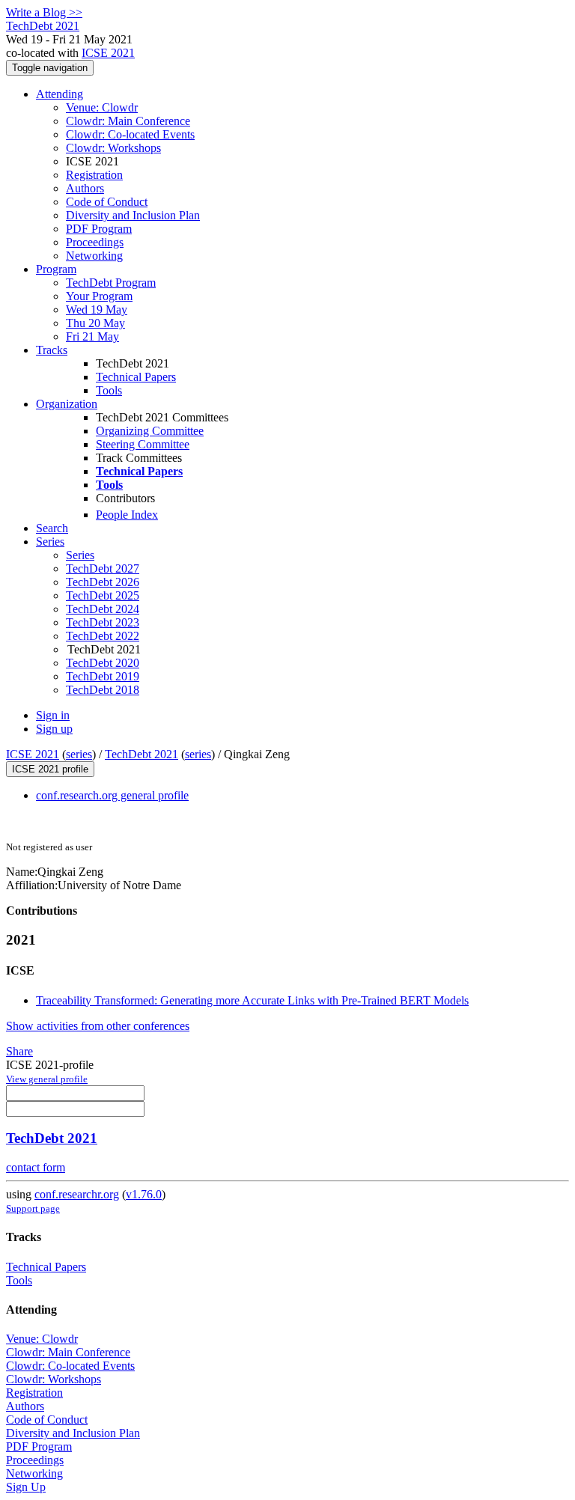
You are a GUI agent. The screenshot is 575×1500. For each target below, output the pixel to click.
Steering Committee (142, 444)
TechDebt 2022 (102, 635)
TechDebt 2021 (141, 754)
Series (80, 555)
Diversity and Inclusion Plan (133, 215)
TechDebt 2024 (102, 609)
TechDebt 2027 (102, 568)
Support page (33, 1208)
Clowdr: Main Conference (128, 121)
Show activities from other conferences (97, 1025)
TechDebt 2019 (102, 676)
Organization (66, 403)
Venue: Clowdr (102, 107)
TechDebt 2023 (102, 622)
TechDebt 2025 (102, 595)
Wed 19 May (96, 309)
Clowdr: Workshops (113, 147)
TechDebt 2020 (102, 662)
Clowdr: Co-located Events (130, 134)
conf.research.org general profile (112, 795)
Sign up (54, 728)
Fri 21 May (92, 336)
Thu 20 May (95, 323)
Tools (109, 390)
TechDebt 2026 (102, 582)
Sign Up (26, 1487)
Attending (59, 94)
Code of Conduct (106, 201)
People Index (127, 514)
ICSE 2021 (108, 52)
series (79, 754)
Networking (94, 255)
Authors (85, 188)
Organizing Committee (150, 430)
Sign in (53, 715)
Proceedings (95, 242)
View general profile (47, 1079)
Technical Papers (136, 377)
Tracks (51, 350)
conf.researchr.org (76, 1194)
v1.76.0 (144, 1194)
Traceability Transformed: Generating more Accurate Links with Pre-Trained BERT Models (252, 1000)
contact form (35, 1167)
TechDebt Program (111, 282)
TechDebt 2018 (102, 689)
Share (19, 1051)
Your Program (99, 296)
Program (56, 269)
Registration (94, 174)
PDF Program (99, 228)
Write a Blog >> (44, 12)
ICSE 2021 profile (50, 769)
